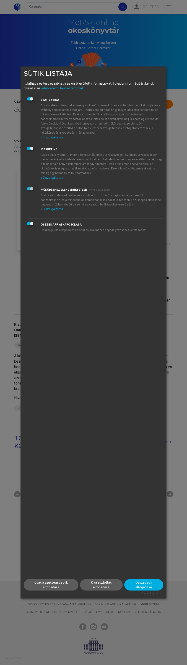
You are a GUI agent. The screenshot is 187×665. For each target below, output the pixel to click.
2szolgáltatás (52, 177)
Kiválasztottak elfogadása (101, 585)
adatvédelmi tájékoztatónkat (62, 88)
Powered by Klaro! (151, 593)
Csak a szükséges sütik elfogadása (51, 585)
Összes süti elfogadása (143, 585)
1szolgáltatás (52, 137)
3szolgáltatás (52, 209)
